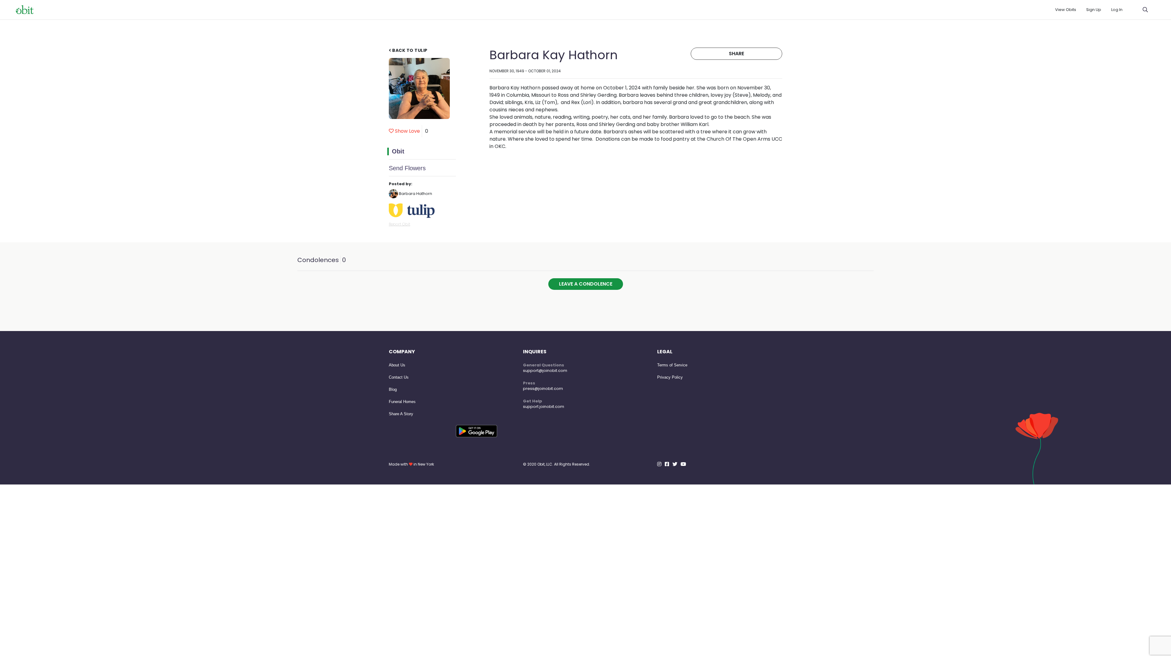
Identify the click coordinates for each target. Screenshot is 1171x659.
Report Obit (399, 224)
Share (736, 53)
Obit (398, 151)
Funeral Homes (402, 401)
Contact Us (399, 377)
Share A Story (401, 414)
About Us (397, 365)
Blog (393, 389)
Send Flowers (407, 168)
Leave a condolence (585, 283)
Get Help (532, 401)
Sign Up (1093, 10)
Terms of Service (672, 365)
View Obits (1065, 10)
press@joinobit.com (543, 388)
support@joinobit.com (545, 370)
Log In (1117, 10)
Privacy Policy (670, 377)
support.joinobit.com (543, 406)
